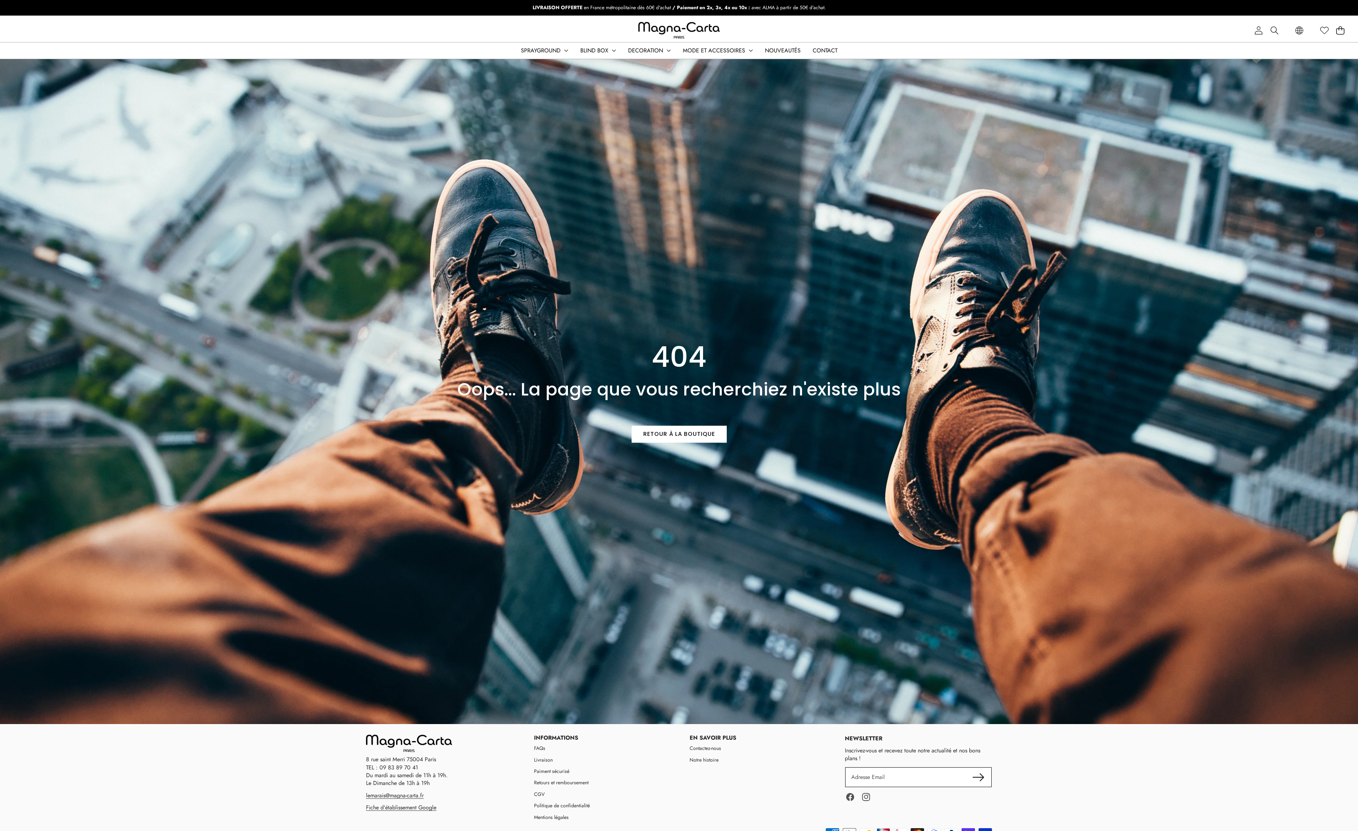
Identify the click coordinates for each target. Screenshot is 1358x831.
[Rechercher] (1274, 31)
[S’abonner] (978, 777)
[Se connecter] (1258, 31)
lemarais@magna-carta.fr (395, 795)
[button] (1340, 31)
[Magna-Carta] (679, 30)
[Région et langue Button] (1299, 31)
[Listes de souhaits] (1324, 31)
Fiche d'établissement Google (401, 807)
